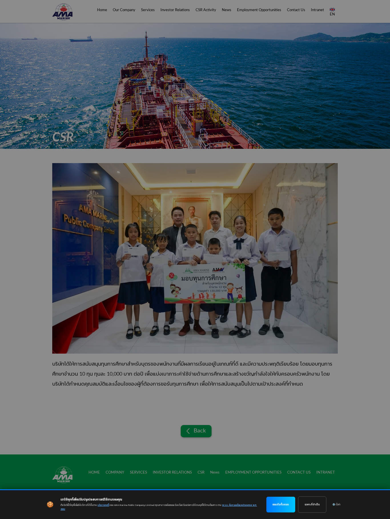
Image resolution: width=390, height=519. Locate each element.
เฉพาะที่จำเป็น (312, 504)
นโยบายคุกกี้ (103, 505)
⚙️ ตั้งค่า (336, 504)
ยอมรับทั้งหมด (281, 504)
